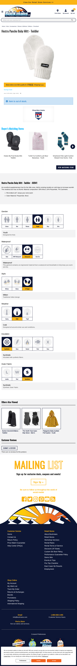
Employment (49, 569)
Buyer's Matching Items (13, 128)
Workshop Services (51, 540)
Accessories (13, 26)
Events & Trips (49, 560)
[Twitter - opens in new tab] (29, 499)
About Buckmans (50, 534)
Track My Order (13, 589)
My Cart (73, 11)
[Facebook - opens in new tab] (24, 499)
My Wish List (12, 586)
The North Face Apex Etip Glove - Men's (30, 432)
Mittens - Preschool (33, 26)
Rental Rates (49, 543)
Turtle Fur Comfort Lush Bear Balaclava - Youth (38, 157)
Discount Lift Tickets (52, 549)
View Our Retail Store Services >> (38, 2)
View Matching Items (66, 167)
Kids (7, 26)
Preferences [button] (45, 656)
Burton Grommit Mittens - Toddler (10, 432)
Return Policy (12, 540)
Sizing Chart (8, 89)
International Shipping (15, 604)
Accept (54, 660)
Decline (38, 660)
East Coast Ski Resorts (53, 566)
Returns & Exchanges (15, 592)
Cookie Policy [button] (7, 656)
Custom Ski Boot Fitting (53, 552)
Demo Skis (48, 557)
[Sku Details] (20, 93)
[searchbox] (72, 20)
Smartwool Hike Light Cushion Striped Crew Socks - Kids (63, 157)
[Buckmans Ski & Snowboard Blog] (46, 643)
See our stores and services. (20, 624)
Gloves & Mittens (22, 26)
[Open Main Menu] (3, 11)
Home (3, 26)
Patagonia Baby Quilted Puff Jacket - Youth (51, 432)
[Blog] (52, 499)
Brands (10, 595)
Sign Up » (38, 482)
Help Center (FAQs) (15, 546)
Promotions (11, 598)
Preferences (22, 660)
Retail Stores (49, 537)
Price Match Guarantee (16, 543)
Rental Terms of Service (53, 546)
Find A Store (58, 13)
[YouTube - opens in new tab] (47, 499)
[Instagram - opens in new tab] (35, 499)
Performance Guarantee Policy (56, 554)
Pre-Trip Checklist (51, 563)
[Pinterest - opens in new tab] (41, 499)
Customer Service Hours (57, 617)
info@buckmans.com (20, 617)
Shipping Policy (13, 601)
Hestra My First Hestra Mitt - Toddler (13, 157)
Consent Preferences (38, 634)
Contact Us (11, 537)
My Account (66, 13)
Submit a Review (9, 448)
